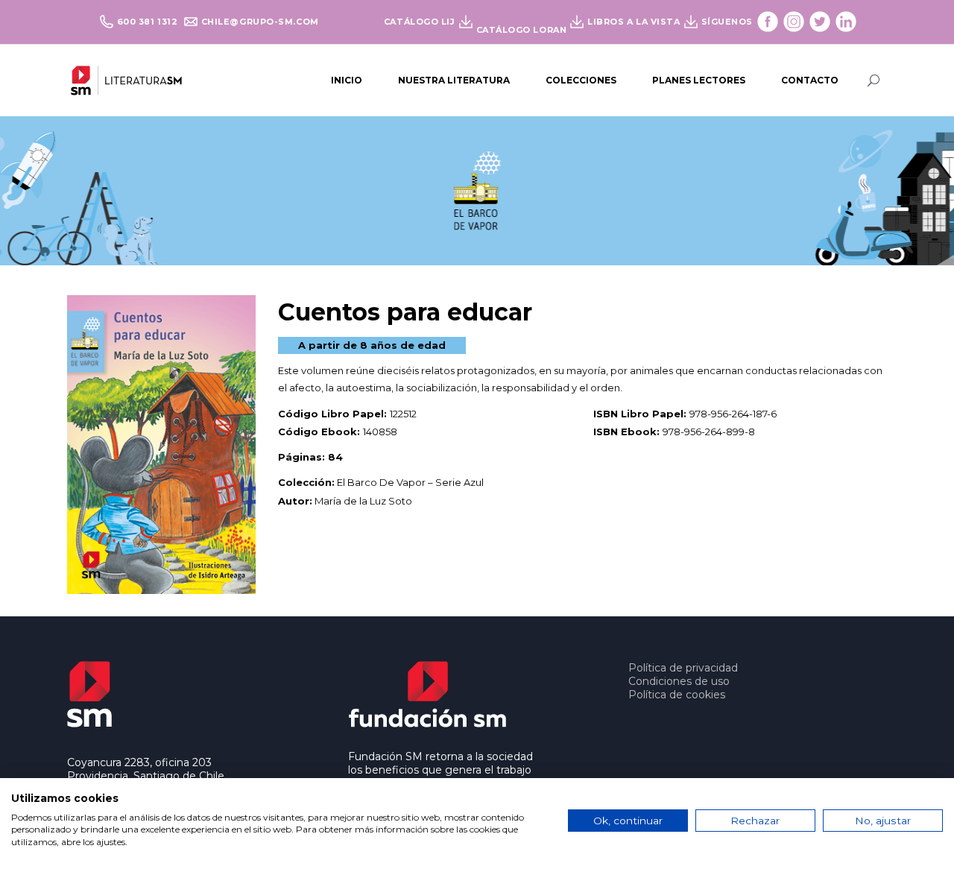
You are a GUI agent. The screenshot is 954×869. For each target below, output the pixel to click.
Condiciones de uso (679, 681)
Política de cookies (676, 694)
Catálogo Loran (521, 30)
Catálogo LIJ (419, 21)
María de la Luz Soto (363, 501)
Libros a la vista (633, 21)
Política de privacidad (683, 667)
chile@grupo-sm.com (260, 21)
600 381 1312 (148, 21)
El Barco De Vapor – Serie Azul (410, 482)
